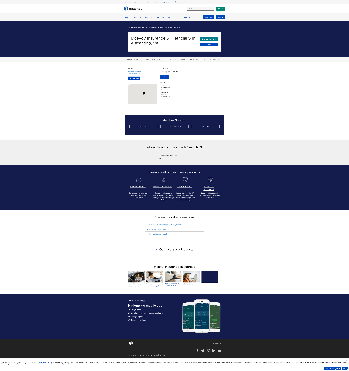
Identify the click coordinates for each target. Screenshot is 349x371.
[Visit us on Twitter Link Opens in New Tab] (203, 352)
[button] (144, 93)
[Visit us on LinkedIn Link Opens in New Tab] (213, 352)
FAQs (183, 60)
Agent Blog (163, 355)
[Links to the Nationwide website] (131, 346)
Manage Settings (329, 368)
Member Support (133, 60)
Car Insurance (138, 186)
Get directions (134, 78)
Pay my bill (211, 127)
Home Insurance (162, 186)
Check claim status (178, 127)
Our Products (170, 60)
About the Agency (152, 60)
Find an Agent (132, 355)
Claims (220, 17)
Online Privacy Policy (44, 362)
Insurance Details (197, 60)
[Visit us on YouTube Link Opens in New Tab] (219, 352)
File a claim (149, 127)
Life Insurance (184, 186)
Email (209, 45)
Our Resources (216, 60)
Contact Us (146, 355)
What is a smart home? (190, 284)
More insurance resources (211, 277)
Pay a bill (208, 17)
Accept (338, 368)
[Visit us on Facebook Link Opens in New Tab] (197, 352)
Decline (345, 368)
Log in (220, 8)
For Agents (154, 355)
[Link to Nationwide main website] (133, 11)
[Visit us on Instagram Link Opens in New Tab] (208, 352)
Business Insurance (208, 188)
